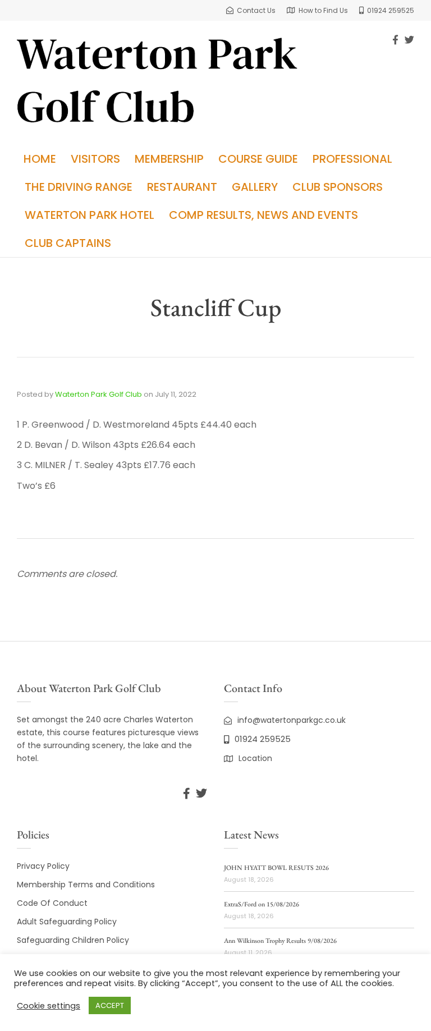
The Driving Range (78, 187)
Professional (352, 159)
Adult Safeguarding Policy (67, 921)
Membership (169, 159)
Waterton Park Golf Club (98, 394)
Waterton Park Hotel (89, 215)
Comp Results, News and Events (263, 215)
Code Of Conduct (52, 903)
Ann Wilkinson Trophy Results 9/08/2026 (280, 940)
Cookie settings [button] (48, 1006)
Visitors (95, 159)
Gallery (255, 187)
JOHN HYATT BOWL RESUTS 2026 (276, 867)
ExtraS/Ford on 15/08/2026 (261, 904)
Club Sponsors (337, 187)
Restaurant (182, 187)
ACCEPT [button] (109, 1005)
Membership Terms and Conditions (86, 884)
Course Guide (258, 159)
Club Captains (68, 243)
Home (40, 159)
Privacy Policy (43, 866)
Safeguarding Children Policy (73, 940)
